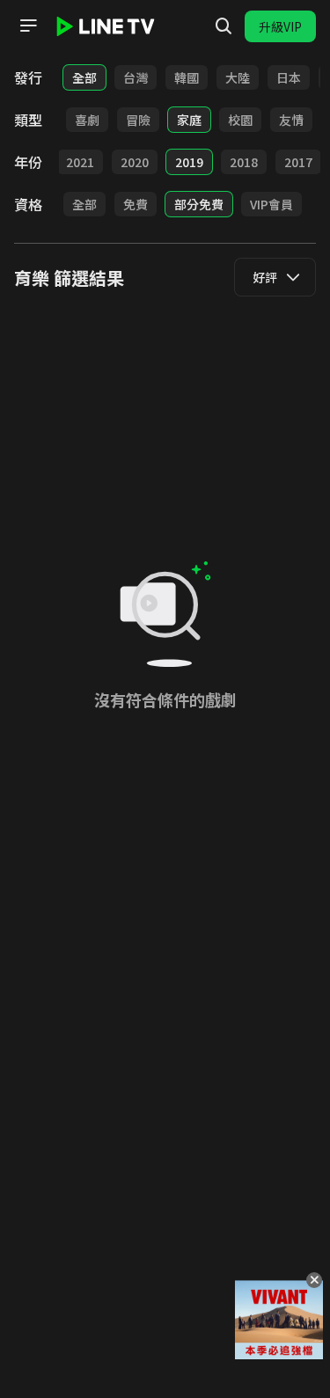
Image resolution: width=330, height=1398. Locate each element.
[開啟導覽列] (28, 25)
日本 (288, 77)
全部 (84, 77)
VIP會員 (271, 204)
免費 (135, 204)
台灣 (135, 77)
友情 (291, 119)
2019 (189, 162)
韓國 (186, 77)
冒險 (138, 119)
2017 (298, 162)
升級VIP (280, 26)
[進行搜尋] (223, 26)
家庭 (189, 119)
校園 (240, 119)
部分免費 (199, 204)
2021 (80, 162)
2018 (244, 162)
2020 (135, 162)
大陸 (237, 77)
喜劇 (87, 119)
